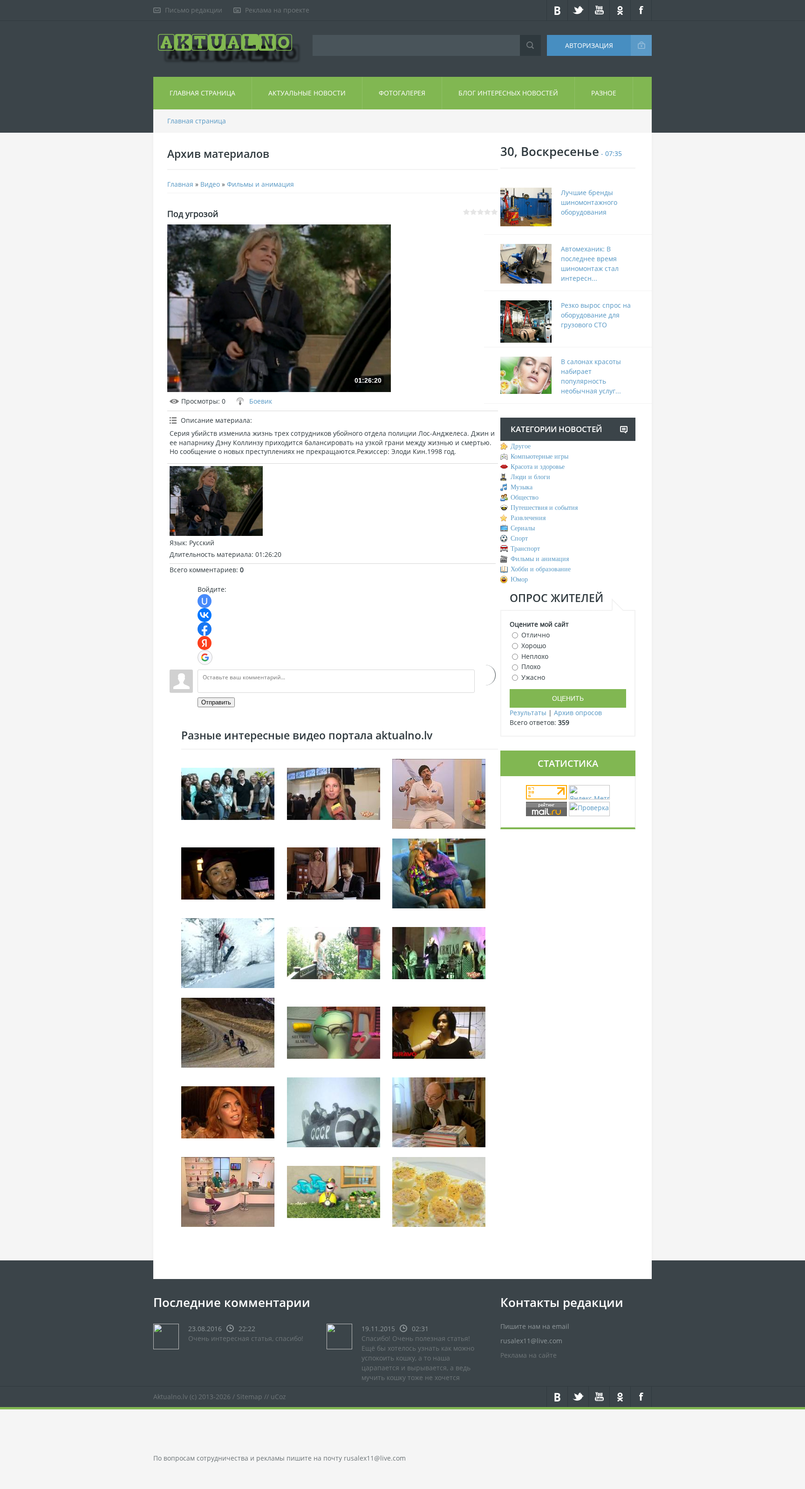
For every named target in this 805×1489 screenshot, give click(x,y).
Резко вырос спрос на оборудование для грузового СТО (596, 315)
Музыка (521, 487)
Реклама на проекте (277, 10)
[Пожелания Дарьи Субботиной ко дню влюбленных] (333, 793)
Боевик (260, 401)
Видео (210, 184)
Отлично (535, 634)
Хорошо (533, 645)
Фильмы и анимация (260, 184)
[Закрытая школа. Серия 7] (333, 872)
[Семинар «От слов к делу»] (227, 793)
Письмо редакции (193, 10)
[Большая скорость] (227, 1032)
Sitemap (249, 1396)
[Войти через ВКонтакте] (204, 615)
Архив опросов (578, 712)
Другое (521, 446)
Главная (180, 184)
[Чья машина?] (438, 872)
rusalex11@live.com (375, 1458)
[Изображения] (216, 501)
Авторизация (589, 45)
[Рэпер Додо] (333, 1191)
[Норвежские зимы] (227, 952)
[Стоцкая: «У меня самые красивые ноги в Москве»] (227, 1111)
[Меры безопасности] (333, 1032)
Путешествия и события (544, 507)
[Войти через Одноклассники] (485, 675)
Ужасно (533, 677)
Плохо (530, 666)
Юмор (519, 579)
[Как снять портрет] (333, 952)
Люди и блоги (530, 477)
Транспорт (525, 548)
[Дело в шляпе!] (227, 872)
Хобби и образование (541, 569)
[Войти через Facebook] (204, 629)
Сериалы (523, 528)
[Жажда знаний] (438, 1111)
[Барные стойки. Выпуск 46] (227, 1191)
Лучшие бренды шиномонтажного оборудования (589, 202)
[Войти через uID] (204, 601)
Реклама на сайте (528, 1355)
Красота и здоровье (538, 466)
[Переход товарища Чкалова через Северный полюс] (333, 1111)
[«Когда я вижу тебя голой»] (438, 952)
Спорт (519, 538)
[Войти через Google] (205, 657)
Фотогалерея (402, 92)
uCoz (278, 1396)
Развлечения (528, 517)
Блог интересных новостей (508, 92)
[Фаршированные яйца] (438, 1191)
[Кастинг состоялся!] (438, 1032)
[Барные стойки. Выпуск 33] (438, 793)
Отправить (216, 702)
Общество (525, 497)
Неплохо (534, 655)
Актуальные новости (307, 92)
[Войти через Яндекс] (204, 643)
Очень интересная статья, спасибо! (245, 1338)
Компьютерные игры (539, 456)
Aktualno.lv (170, 1396)
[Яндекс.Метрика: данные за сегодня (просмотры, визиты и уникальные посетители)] (589, 792)
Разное (603, 92)
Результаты (528, 712)
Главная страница (202, 92)
